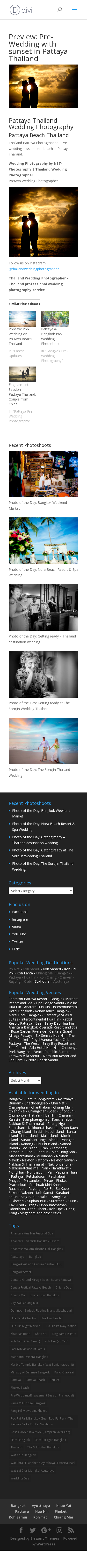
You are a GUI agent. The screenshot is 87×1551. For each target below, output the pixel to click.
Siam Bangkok (20, 1440)
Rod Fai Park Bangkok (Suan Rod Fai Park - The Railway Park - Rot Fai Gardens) (42, 1421)
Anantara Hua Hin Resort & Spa (32, 1233)
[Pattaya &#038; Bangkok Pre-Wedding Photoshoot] (55, 319)
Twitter (17, 941)
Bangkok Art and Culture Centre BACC (36, 1264)
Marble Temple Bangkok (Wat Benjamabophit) (42, 1365)
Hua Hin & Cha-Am (23, 1318)
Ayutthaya (61, 981)
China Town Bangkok (44, 1295)
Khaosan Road (20, 1334)
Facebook (20, 911)
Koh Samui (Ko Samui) (25, 1341)
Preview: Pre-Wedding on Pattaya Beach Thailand (20, 336)
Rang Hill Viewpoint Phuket (29, 1411)
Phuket (14, 969)
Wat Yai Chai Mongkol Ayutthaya (32, 1471)
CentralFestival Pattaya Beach (31, 1287)
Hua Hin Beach (51, 1318)
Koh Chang (48, 977)
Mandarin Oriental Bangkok (29, 1357)
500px (17, 926)
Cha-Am (66, 977)
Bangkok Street (21, 1272)
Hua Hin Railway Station (60, 1326)
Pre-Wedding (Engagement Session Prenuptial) (42, 1395)
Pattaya (15, 977)
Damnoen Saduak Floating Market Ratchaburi (41, 1310)
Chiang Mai (44, 973)
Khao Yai (41, 1334)
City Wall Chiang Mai (24, 1303)
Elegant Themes (44, 1538)
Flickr (16, 949)
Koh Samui (31, 969)
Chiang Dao (64, 1287)
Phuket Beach (20, 1388)
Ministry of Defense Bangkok (30, 1372)
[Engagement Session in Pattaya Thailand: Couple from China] (22, 374)
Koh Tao (40, 1517)
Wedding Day (20, 1478)
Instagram (20, 919)
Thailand (16, 1447)
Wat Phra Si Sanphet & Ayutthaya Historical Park (43, 1463)
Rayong (15, 981)
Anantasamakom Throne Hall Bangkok (37, 1249)
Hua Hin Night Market (25, 1326)
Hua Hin (30, 977)
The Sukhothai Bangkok (43, 1447)
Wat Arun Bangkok (23, 1455)
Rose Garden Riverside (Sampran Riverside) (40, 1432)
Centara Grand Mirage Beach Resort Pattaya (41, 1280)
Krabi (28, 981)
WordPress (45, 1544)
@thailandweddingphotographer (34, 269)
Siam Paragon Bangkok (50, 1440)
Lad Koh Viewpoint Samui (28, 1349)
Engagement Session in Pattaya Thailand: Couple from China (22, 394)
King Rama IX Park (64, 1334)
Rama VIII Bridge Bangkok (28, 1403)
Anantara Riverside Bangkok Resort (35, 1241)
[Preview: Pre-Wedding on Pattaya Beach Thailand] (22, 319)
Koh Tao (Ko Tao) (56, 1341)
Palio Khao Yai (64, 1372)
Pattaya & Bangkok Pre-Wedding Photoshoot (51, 336)
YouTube (19, 934)
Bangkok (63, 973)
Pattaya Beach (35, 1380)
